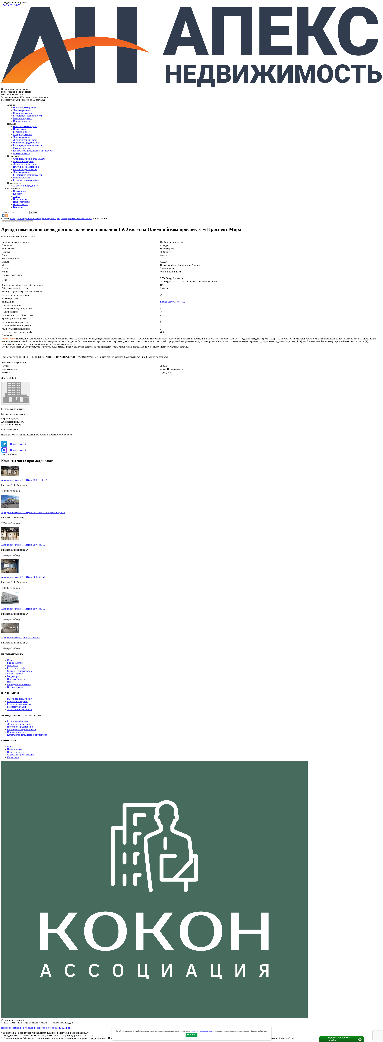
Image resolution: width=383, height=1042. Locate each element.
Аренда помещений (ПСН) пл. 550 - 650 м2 (23, 608)
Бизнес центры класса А (172, 301)
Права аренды (20, 129)
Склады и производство (19, 671)
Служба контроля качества (20, 754)
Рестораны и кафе (16, 668)
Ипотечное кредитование (26, 142)
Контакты (18, 193)
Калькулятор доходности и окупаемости (33, 150)
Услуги (16, 196)
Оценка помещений (23, 161)
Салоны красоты (15, 673)
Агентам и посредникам (25, 185)
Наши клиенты (21, 199)
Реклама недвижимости (25, 169)
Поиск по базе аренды (24, 107)
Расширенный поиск (17, 721)
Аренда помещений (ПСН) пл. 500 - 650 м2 (23, 577)
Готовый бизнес (21, 132)
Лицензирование (22, 110)
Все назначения (15, 687)
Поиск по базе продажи (25, 126)
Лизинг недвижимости (25, 140)
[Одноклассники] (6, 215)
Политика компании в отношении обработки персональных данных (36, 1027)
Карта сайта (13, 757)
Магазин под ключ (22, 118)
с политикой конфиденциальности (203, 1031)
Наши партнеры (21, 202)
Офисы (11, 660)
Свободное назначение (19, 684)
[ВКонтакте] (3, 215)
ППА (10, 681)
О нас (10, 746)
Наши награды (20, 204)
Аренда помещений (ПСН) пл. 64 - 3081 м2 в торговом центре (33, 512)
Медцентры (13, 676)
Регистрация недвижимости (27, 115)
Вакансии (18, 207)
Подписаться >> (18, 444)
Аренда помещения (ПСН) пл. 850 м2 (20, 637)
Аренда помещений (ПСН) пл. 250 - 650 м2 (23, 544)
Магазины (12, 665)
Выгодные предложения (19, 698)
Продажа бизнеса (16, 679)
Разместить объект (16, 707)
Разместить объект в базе (26, 180)
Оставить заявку (21, 153)
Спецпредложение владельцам (29, 158)
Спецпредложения (22, 113)
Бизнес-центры (15, 663)
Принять (191, 1034)
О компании (19, 191)
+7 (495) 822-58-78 (10, 5)
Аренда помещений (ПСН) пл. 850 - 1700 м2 (24, 480)
